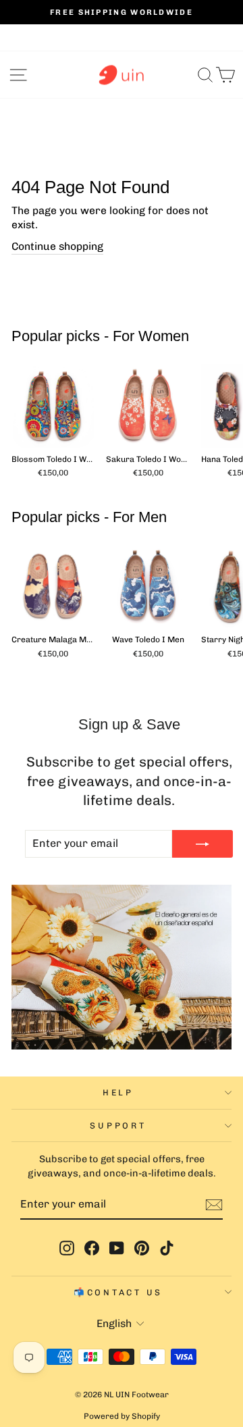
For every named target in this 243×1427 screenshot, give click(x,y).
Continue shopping (57, 246)
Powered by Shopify (122, 1416)
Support (118, 1125)
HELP (118, 1092)
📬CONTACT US (118, 1292)
